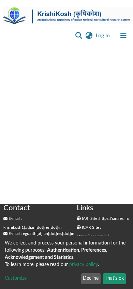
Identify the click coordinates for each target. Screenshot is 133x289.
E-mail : (15, 218)
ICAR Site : (91, 227)
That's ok (114, 278)
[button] (88, 36)
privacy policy (83, 264)
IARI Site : (90, 218)
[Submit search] (78, 35)
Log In (103, 35)
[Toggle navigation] (123, 35)
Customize (16, 278)
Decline (91, 278)
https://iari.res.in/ (114, 218)
